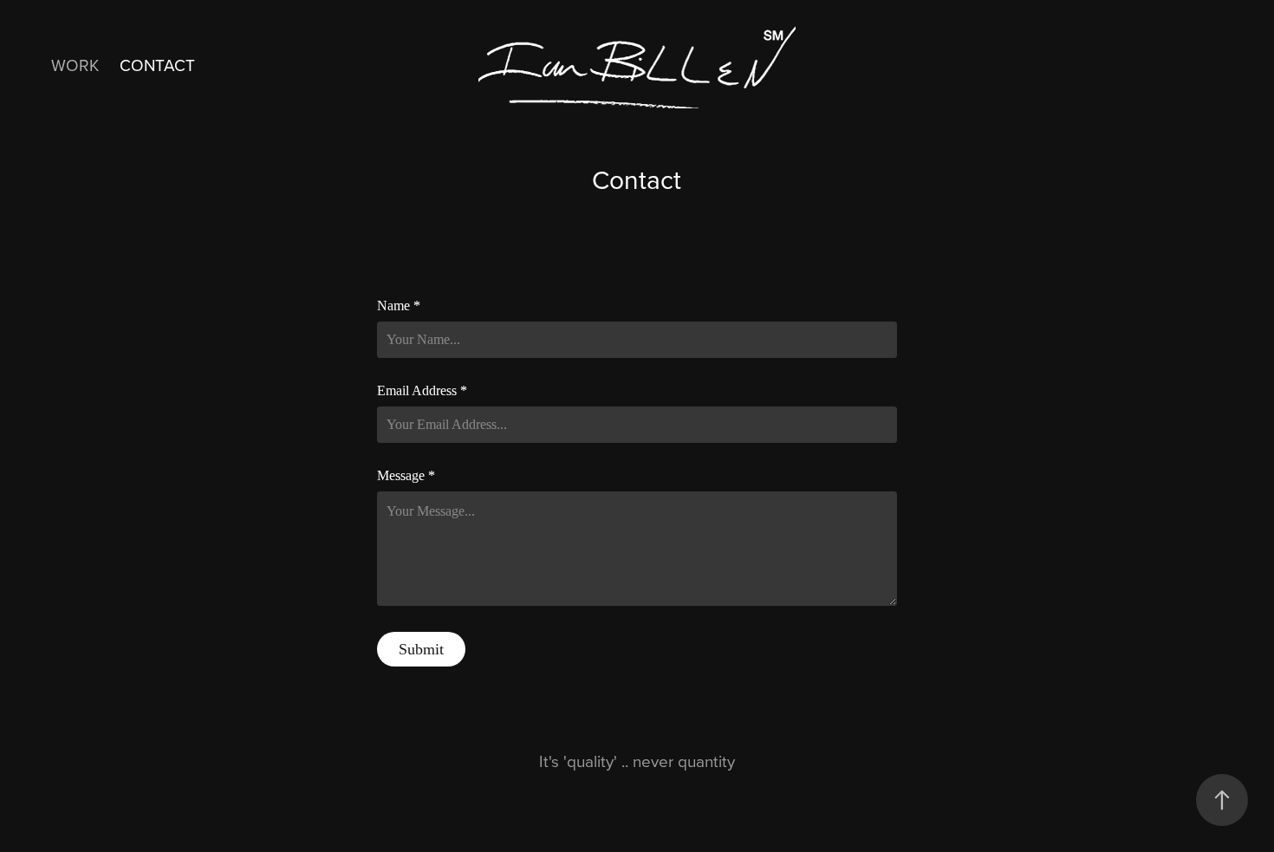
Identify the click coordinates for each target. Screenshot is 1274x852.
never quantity (684, 760)
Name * (398, 306)
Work (75, 64)
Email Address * (422, 391)
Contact (157, 64)
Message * (406, 476)
